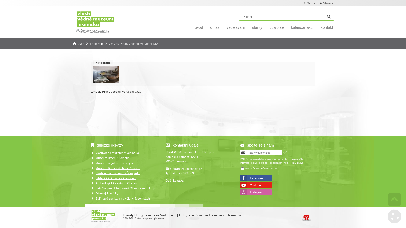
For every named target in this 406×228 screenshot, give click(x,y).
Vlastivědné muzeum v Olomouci (118, 153)
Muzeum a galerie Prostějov (115, 163)
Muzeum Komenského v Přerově (118, 168)
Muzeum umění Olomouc (113, 158)
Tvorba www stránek (306, 218)
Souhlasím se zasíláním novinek (261, 168)
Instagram (256, 192)
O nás (214, 27)
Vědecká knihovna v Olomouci (116, 178)
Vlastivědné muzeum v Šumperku (118, 173)
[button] (326, 3)
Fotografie (97, 43)
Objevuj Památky (107, 193)
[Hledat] (329, 17)
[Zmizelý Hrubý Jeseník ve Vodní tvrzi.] (106, 82)
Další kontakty (175, 180)
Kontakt (327, 27)
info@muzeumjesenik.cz (185, 168)
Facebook (256, 178)
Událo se (276, 27)
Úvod (95, 22)
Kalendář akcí (302, 27)
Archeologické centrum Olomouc (117, 183)
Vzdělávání (236, 27)
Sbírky (257, 27)
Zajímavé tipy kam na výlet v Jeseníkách (123, 198)
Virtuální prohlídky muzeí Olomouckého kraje (126, 188)
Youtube (255, 185)
